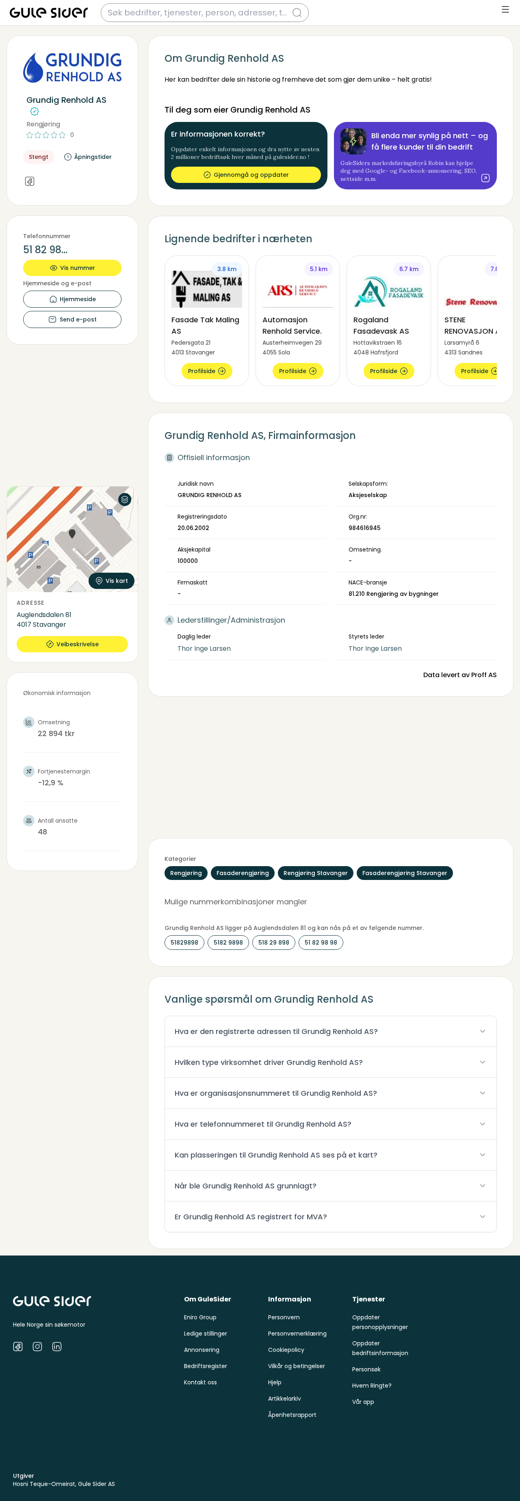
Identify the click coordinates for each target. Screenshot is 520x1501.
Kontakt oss (200, 1382)
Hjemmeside (78, 299)
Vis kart (117, 581)
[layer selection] (124, 499)
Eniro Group (200, 1317)
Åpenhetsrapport (292, 1415)
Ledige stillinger (205, 1333)
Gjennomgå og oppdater (251, 175)
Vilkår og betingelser (296, 1366)
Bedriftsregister (205, 1366)
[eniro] (49, 12)
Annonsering (201, 1350)
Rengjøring (43, 124)
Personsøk (366, 1369)
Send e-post (78, 319)
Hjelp (275, 1382)
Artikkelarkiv (284, 1399)
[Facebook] (29, 182)
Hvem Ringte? (372, 1386)
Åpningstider (93, 157)
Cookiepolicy (286, 1350)
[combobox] (200, 12)
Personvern (284, 1317)
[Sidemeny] (505, 9)
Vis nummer (77, 268)
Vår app (363, 1402)
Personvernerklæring (297, 1333)
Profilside (201, 371)
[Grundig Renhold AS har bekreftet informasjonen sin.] (34, 111)
